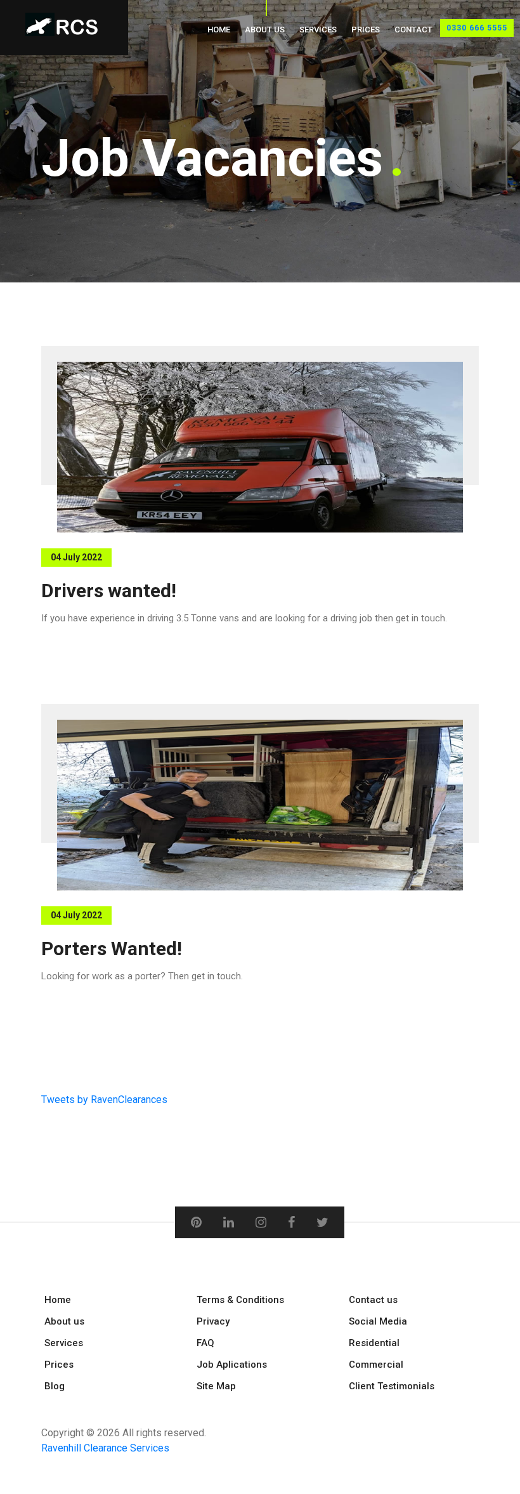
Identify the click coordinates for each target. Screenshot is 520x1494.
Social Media (378, 1321)
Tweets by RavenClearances (104, 1100)
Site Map (216, 1386)
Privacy (213, 1321)
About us (265, 29)
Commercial (376, 1364)
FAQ (205, 1343)
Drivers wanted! (108, 590)
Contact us (373, 1300)
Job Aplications (232, 1364)
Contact (413, 29)
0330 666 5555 (476, 27)
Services (318, 29)
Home (218, 29)
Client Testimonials (391, 1386)
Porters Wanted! (111, 948)
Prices (365, 29)
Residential (374, 1343)
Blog (54, 1386)
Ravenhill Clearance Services (105, 1448)
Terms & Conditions (240, 1300)
